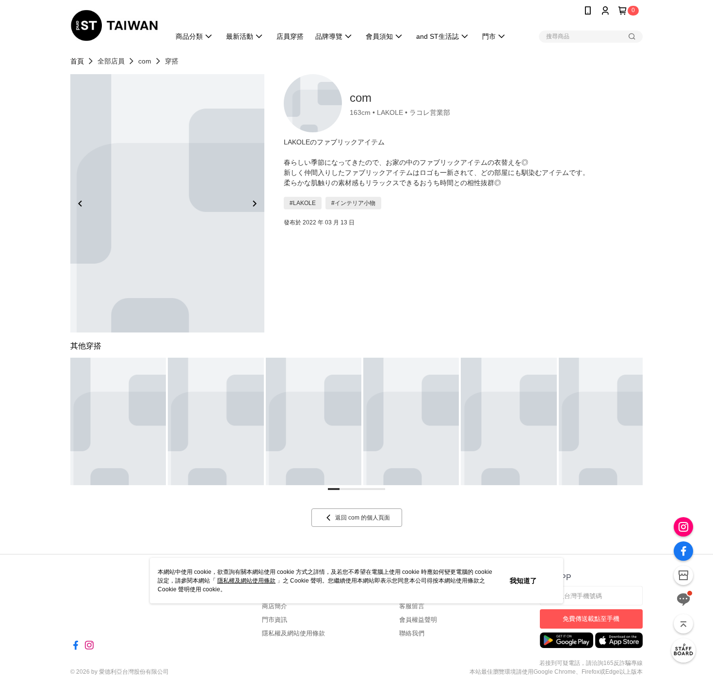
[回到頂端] (683, 623)
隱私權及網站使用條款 (246, 580)
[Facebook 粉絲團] (683, 551)
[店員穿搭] (683, 650)
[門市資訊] (683, 575)
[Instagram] (683, 527)
